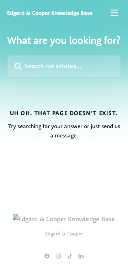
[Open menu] (114, 13)
